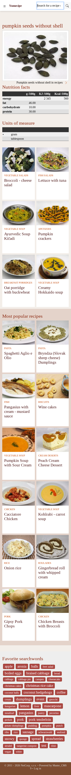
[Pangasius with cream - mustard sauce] (18, 385)
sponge (23, 739)
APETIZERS (44, 229)
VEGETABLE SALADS (16, 175)
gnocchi (53, 699)
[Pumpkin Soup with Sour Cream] (18, 439)
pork (20, 719)
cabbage (9, 679)
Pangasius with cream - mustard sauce (17, 411)
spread (36, 739)
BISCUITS (43, 402)
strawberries (54, 739)
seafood (61, 732)
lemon (24, 706)
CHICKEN (9, 509)
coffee (61, 692)
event (40, 699)
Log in (37, 768)
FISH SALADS (45, 175)
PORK (7, 616)
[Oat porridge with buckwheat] (18, 266)
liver (36, 706)
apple (8, 666)
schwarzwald (45, 732)
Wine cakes (47, 407)
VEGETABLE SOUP (14, 229)
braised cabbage (37, 673)
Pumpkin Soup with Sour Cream (17, 462)
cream (8, 699)
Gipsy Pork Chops (13, 623)
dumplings (24, 699)
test (43, 745)
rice (16, 732)
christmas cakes (13, 686)
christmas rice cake (39, 686)
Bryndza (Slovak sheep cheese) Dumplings (52, 357)
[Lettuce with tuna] (52, 159)
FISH (6, 402)
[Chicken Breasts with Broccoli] (52, 600)
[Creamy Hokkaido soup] (52, 266)
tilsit (53, 745)
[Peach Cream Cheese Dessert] (52, 439)
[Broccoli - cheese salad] (18, 159)
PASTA (7, 348)
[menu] (4, 6)
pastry (41, 713)
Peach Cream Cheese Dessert (50, 462)
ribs (7, 732)
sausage (28, 732)
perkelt (8, 719)
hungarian (10, 706)
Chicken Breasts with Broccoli (51, 623)
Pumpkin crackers (45, 236)
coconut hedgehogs (38, 692)
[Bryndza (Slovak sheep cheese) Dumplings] (52, 332)
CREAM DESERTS (48, 455)
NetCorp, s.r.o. (29, 765)
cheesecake (54, 679)
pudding (32, 725)
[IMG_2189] (35, 55)
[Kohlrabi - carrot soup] (52, 493)
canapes (40, 679)
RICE (7, 563)
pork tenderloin (40, 719)
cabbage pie (24, 679)
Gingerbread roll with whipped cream (51, 572)
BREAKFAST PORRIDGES (18, 282)
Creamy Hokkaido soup (50, 289)
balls (34, 666)
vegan (8, 751)
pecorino (54, 713)
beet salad (48, 666)
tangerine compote (27, 745)
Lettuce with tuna (52, 180)
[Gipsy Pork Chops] (18, 600)
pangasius (26, 713)
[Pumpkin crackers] (52, 213)
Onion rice (12, 568)
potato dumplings (14, 725)
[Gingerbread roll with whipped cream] (52, 546)
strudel (8, 745)
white (19, 751)
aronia (21, 666)
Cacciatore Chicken (12, 516)
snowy (9, 739)
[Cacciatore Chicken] (18, 493)
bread (57, 673)
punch (59, 725)
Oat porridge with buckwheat (17, 289)
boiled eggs (13, 673)
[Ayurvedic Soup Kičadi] (18, 213)
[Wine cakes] (52, 385)
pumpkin (46, 725)
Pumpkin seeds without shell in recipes (39, 82)
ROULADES (44, 563)
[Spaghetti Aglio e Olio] (18, 332)
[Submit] (67, 5)
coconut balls (12, 692)
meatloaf (9, 713)
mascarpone (52, 706)
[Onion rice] (18, 546)
